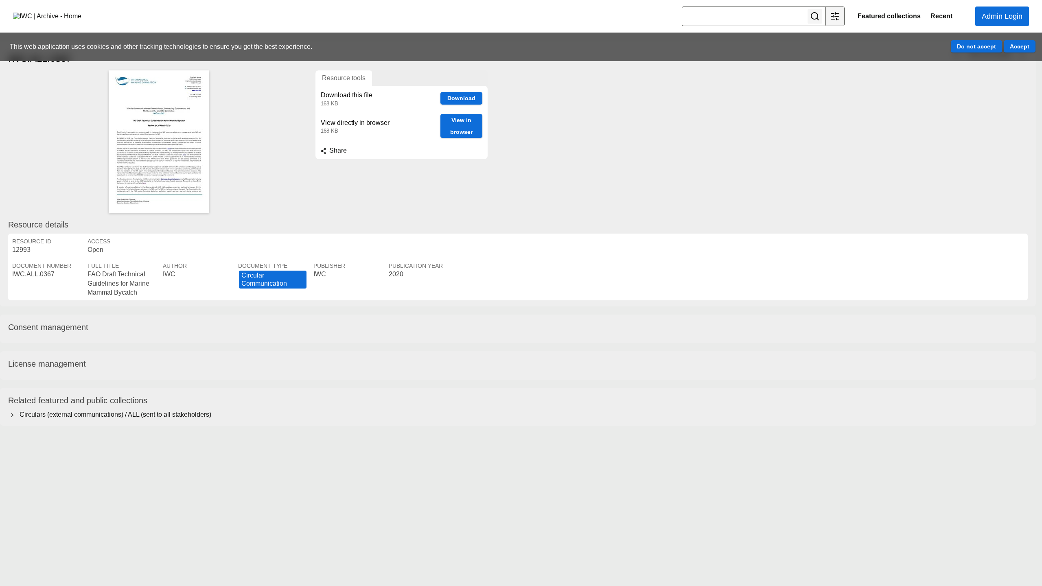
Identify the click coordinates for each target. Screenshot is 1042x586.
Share (337, 150)
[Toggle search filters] (834, 16)
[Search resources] (815, 16)
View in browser (461, 126)
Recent (941, 16)
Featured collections (889, 16)
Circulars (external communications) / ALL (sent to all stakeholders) (113, 414)
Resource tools (344, 77)
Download (461, 98)
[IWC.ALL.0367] (158, 141)
